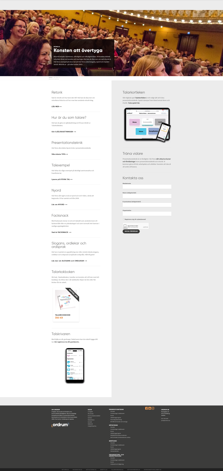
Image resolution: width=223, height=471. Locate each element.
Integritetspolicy (92, 426)
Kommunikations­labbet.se (152, 469)
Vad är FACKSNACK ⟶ (61, 232)
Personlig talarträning (116, 419)
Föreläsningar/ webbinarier (117, 413)
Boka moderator (118, 435)
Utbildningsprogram (115, 417)
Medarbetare (91, 420)
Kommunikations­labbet (94, 416)
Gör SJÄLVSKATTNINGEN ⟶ (64, 132)
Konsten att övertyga (118, 421)
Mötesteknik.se (91, 469)
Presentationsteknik (116, 409)
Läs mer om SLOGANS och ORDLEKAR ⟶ (69, 261)
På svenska (90, 413)
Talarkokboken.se (117, 469)
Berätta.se (103, 469)
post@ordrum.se (165, 420)
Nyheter (90, 418)
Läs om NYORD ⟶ (59, 205)
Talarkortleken (140, 98)
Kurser (112, 415)
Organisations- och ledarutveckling (116, 455)
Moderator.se (77, 469)
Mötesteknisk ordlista (120, 437)
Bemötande (113, 441)
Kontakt (90, 422)
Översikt (112, 411)
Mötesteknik (113, 425)
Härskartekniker (114, 451)
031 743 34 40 (164, 418)
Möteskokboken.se (133, 469)
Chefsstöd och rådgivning (117, 464)
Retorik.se (65, 469)
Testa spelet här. (134, 103)
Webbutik (90, 424)
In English (90, 411)
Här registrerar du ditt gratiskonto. (66, 342)
